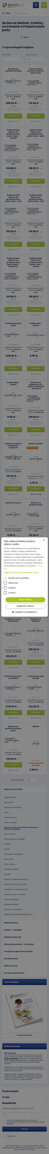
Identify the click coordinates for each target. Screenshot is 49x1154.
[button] (24, 572)
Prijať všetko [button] (25, 600)
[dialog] (24, 577)
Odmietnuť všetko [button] (25, 606)
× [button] (44, 540)
